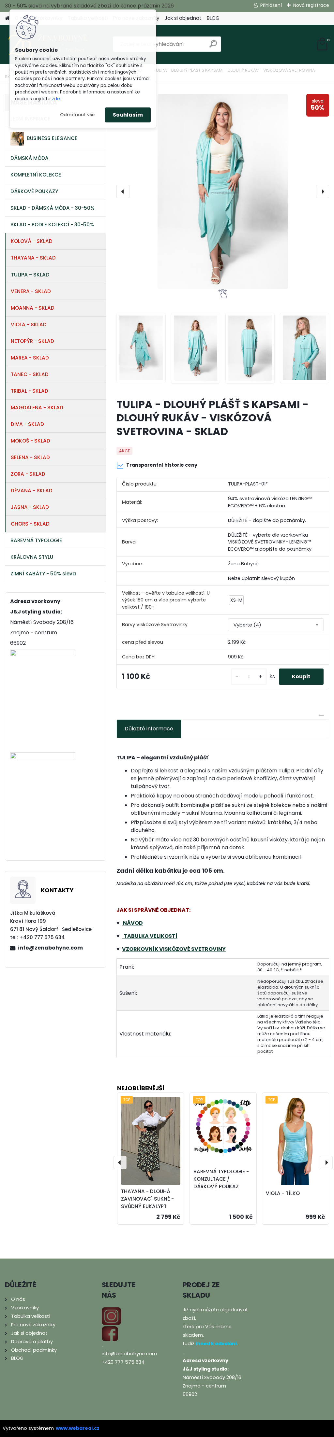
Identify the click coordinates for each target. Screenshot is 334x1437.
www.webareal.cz (77, 1428)
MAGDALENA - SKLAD (37, 407)
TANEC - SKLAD (30, 374)
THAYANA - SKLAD (33, 257)
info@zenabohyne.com (50, 947)
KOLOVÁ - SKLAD (32, 241)
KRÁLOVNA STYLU (31, 557)
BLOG (213, 18)
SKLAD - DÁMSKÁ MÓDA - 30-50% (52, 207)
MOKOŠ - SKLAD (30, 440)
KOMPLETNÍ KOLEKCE (35, 174)
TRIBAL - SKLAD (29, 390)
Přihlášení (271, 5)
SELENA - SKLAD (30, 457)
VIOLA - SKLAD (29, 324)
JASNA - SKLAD (30, 507)
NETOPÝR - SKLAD (32, 341)
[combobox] (276, 624)
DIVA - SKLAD (27, 424)
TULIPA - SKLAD (30, 274)
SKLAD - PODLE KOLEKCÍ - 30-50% (52, 224)
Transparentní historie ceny (161, 465)
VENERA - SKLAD (31, 291)
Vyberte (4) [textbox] (247, 625)
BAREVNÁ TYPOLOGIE (36, 540)
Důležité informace (149, 728)
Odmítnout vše (77, 115)
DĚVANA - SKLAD (32, 490)
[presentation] (122, 191)
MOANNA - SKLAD (32, 307)
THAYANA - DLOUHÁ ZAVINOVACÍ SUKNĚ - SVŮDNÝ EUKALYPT (147, 1199)
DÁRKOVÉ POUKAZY (34, 191)
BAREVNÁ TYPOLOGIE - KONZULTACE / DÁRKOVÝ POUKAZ (221, 1179)
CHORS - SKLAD (30, 523)
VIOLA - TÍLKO (283, 1193)
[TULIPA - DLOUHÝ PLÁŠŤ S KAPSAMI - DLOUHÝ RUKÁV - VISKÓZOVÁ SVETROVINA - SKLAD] (222, 191)
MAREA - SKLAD (30, 357)
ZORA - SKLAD (28, 474)
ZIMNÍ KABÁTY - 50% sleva (43, 573)
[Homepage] (7, 18)
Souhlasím (128, 115)
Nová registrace (311, 5)
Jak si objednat (183, 18)
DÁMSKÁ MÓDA (29, 158)
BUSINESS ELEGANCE (52, 138)
